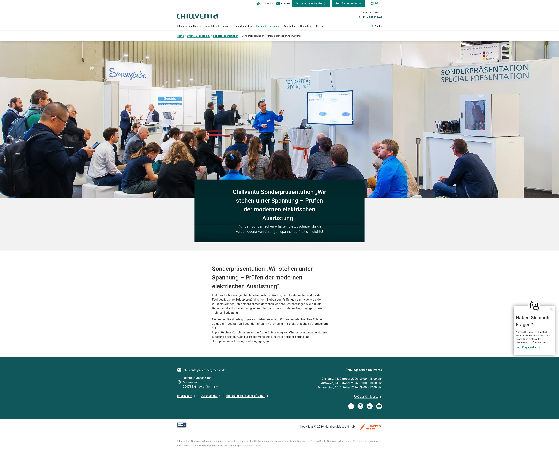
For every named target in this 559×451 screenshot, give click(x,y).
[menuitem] (191, 26)
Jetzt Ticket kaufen (347, 3)
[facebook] (351, 406)
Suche (376, 26)
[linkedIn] (370, 406)
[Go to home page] (201, 11)
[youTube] (379, 406)
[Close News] (534, 306)
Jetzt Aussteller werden (309, 3)
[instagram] (360, 406)
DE (374, 3)
